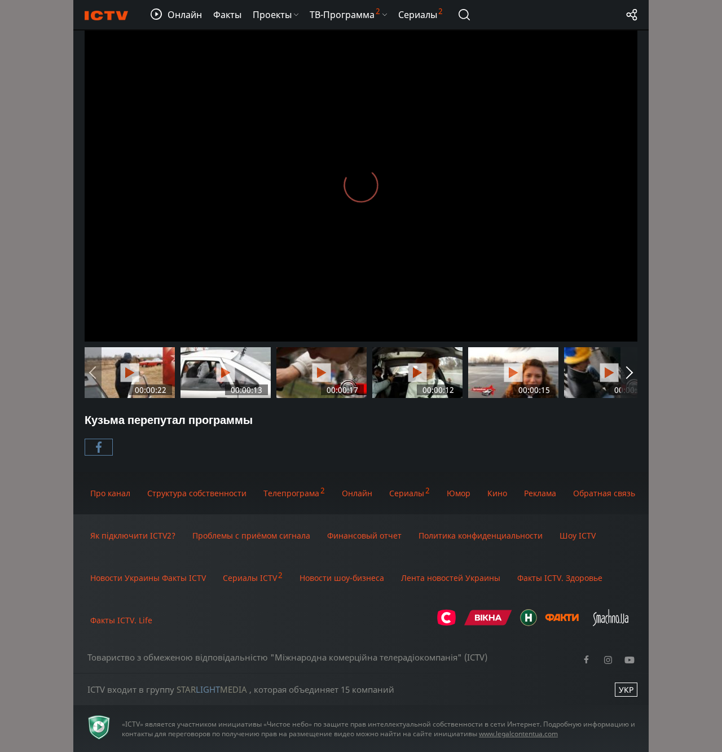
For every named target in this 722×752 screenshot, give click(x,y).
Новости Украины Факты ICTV (148, 577)
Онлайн (357, 493)
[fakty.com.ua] (562, 623)
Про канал (110, 493)
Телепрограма (291, 493)
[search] (464, 14)
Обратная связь (604, 493)
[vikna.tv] (488, 623)
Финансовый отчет (364, 535)
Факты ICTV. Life (121, 620)
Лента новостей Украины (450, 577)
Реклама (540, 493)
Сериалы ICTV (250, 577)
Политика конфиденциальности (481, 535)
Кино (497, 493)
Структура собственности (196, 493)
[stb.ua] (446, 623)
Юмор (458, 493)
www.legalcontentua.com (518, 733)
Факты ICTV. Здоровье (559, 577)
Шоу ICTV (578, 535)
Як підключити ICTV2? (132, 535)
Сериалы (406, 493)
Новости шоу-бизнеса (342, 577)
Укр (626, 689)
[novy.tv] (528, 623)
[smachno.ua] (611, 623)
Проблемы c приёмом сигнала (251, 535)
